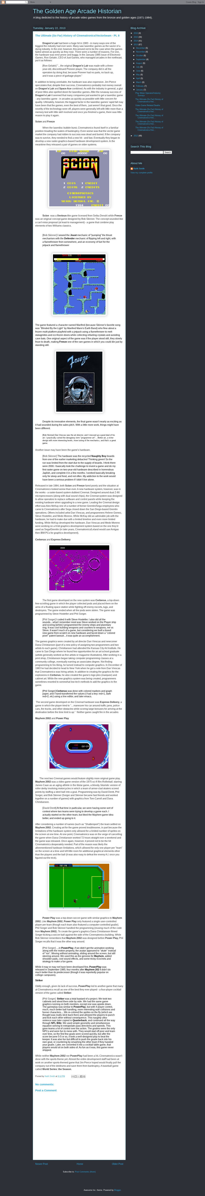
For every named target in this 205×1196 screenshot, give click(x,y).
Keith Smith (50, 1076)
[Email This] (72, 1076)
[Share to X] (78, 1076)
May (138, 74)
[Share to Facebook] (81, 1076)
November (141, 52)
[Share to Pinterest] (84, 1076)
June (138, 71)
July (138, 67)
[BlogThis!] (75, 1076)
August (139, 63)
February (140, 86)
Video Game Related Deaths (147, 105)
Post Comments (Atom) (85, 1172)
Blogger (117, 1190)
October (140, 55)
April (138, 78)
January (140, 90)
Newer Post (41, 1164)
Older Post (117, 1164)
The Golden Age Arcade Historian (77, 11)
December (141, 48)
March (139, 82)
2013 (136, 44)
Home (80, 1164)
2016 (136, 33)
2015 (136, 37)
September (141, 59)
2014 (136, 41)
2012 (136, 136)
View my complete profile (141, 173)
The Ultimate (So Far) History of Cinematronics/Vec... (149, 100)
